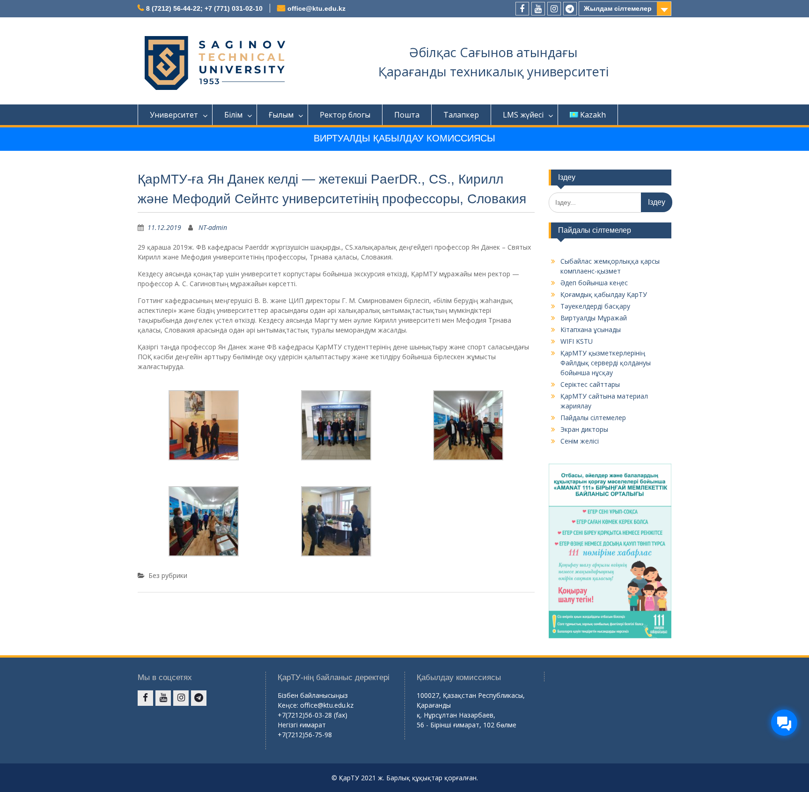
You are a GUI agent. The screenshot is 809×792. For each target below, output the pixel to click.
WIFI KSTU (576, 341)
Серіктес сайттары (590, 384)
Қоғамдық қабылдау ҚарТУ (603, 294)
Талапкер (461, 115)
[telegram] (570, 8)
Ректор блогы (345, 115)
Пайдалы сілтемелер (593, 417)
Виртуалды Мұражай (593, 317)
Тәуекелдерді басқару (595, 306)
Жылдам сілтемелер (618, 8)
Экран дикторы (584, 429)
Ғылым (281, 115)
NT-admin (213, 227)
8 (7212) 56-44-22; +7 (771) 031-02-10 (204, 8)
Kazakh (593, 115)
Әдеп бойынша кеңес (594, 282)
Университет (174, 115)
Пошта (406, 115)
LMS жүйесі (523, 115)
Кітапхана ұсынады (590, 329)
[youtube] (538, 8)
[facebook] (522, 8)
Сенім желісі (579, 441)
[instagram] (554, 8)
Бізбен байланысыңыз (313, 695)
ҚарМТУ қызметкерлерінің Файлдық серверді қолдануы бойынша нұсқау (605, 362)
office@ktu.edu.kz (316, 8)
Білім (233, 115)
